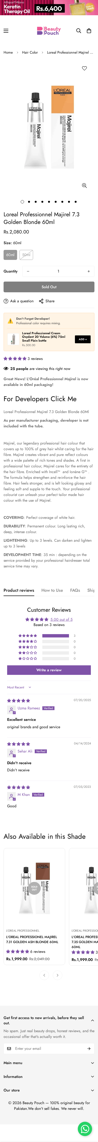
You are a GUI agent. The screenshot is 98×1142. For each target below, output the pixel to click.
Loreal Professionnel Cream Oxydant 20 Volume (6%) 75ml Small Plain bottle (43, 337)
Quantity (11, 271)
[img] (18, 700)
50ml (26, 255)
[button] (88, 30)
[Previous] (44, 975)
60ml (10, 255)
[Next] (57, 975)
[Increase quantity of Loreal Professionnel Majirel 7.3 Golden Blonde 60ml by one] (88, 271)
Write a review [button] (49, 670)
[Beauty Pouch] (49, 30)
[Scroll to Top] (89, 1117)
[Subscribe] (89, 1048)
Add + (83, 339)
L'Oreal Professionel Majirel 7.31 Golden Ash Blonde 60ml (32, 939)
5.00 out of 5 (61, 619)
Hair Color (30, 52)
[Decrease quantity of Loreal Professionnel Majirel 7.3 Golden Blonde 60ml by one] (28, 271)
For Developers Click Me (40, 399)
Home (8, 52)
